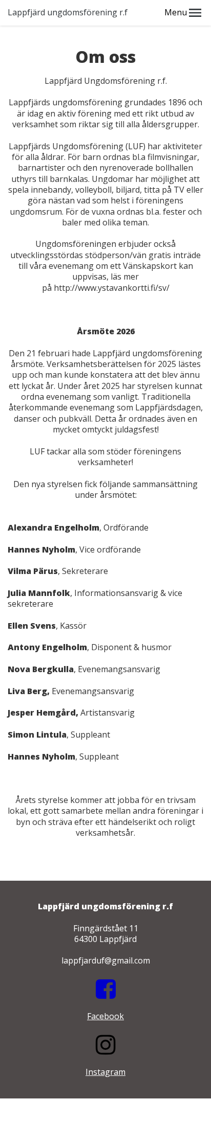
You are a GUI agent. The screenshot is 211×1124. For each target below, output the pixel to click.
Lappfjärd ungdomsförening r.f (68, 12)
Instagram (105, 1071)
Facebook (105, 1016)
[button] (195, 13)
